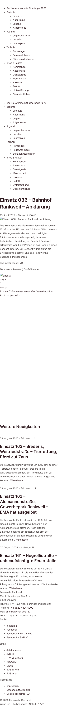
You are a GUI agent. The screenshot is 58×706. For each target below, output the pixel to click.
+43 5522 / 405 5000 (21, 607)
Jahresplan (19, 43)
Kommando (19, 66)
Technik (10, 47)
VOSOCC (11, 661)
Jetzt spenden (14, 650)
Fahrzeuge (18, 51)
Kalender (18, 82)
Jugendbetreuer (21, 35)
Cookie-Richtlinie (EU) (18, 693)
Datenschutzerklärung (18, 689)
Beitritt (16, 86)
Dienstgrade (19, 74)
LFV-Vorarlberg (14, 657)
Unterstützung (21, 90)
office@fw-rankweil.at (18, 611)
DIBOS (9, 665)
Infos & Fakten (14, 63)
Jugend (17, 23)
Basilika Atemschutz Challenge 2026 (26, 8)
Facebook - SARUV (17, 637)
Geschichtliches (21, 94)
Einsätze (17, 16)
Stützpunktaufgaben (24, 59)
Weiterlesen (16, 480)
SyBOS (10, 654)
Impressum (12, 686)
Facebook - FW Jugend (19, 633)
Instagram (12, 625)
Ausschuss (19, 70)
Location (17, 39)
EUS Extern (12, 669)
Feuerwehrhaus (21, 55)
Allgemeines (19, 27)
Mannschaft (19, 78)
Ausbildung (19, 20)
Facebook (11, 629)
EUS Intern (12, 673)
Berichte (10, 12)
